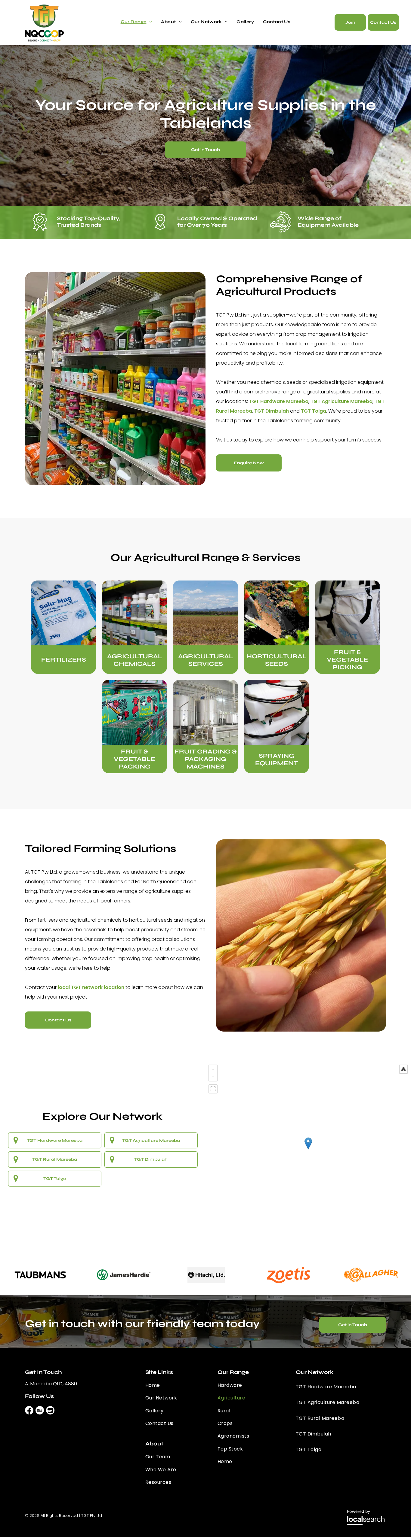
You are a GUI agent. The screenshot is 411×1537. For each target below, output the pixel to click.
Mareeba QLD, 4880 (53, 1383)
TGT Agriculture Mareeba (341, 401)
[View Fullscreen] (213, 1089)
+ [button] (213, 1069)
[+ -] (308, 1150)
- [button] (213, 1077)
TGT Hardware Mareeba (278, 401)
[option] (41, 1275)
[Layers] (403, 1069)
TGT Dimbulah (271, 411)
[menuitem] (136, 22)
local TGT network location (91, 987)
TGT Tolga (313, 411)
